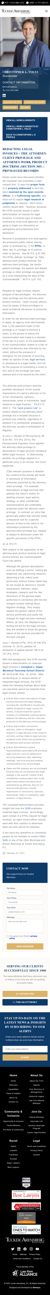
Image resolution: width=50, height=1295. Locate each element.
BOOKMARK (12, 107)
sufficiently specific (29, 195)
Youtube (13, 1159)
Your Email (11, 908)
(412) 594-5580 (12, 90)
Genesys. (37, 1287)
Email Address (11, 87)
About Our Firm (36, 1081)
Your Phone (11, 898)
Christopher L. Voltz (20, 72)
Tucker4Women (13, 1125)
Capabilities (26, 994)
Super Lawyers (13, 1163)
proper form (37, 184)
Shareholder (10, 76)
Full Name (11, 888)
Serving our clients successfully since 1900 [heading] (25, 968)
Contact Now (17, 869)
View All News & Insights (20, 120)
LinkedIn (13, 1150)
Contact (36, 1155)
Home (13, 1081)
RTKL (38, 246)
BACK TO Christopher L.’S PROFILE (21, 136)
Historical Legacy (36, 1096)
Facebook (13, 1155)
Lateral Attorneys (36, 1117)
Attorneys (13, 1085)
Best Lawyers (13, 1167)
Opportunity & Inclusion (13, 1121)
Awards (36, 1085)
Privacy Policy (37, 1150)
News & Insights (13, 1093)
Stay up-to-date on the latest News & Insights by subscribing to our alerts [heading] (25, 1024)
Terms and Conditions (36, 1146)
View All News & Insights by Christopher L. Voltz (22, 127)
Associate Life (36, 1121)
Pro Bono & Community (13, 1130)
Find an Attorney (26, 1002)
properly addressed (19, 188)
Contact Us (13, 1102)
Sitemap (23, 1254)
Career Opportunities (36, 1132)
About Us (13, 1098)
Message (10, 917)
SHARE (26, 107)
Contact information (19, 82)
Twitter (13, 1146)
